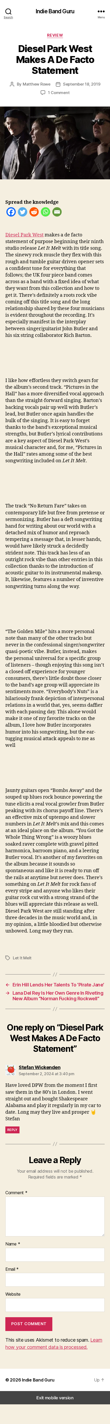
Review (55, 35)
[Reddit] (34, 213)
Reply (12, 1130)
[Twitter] (22, 213)
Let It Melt (22, 957)
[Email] (57, 213)
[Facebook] (11, 213)
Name (12, 1244)
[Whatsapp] (45, 213)
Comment (16, 1192)
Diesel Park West (24, 235)
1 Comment (59, 92)
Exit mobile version (55, 1397)
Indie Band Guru (55, 11)
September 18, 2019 (81, 84)
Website (13, 1294)
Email (12, 1269)
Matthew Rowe (36, 84)
